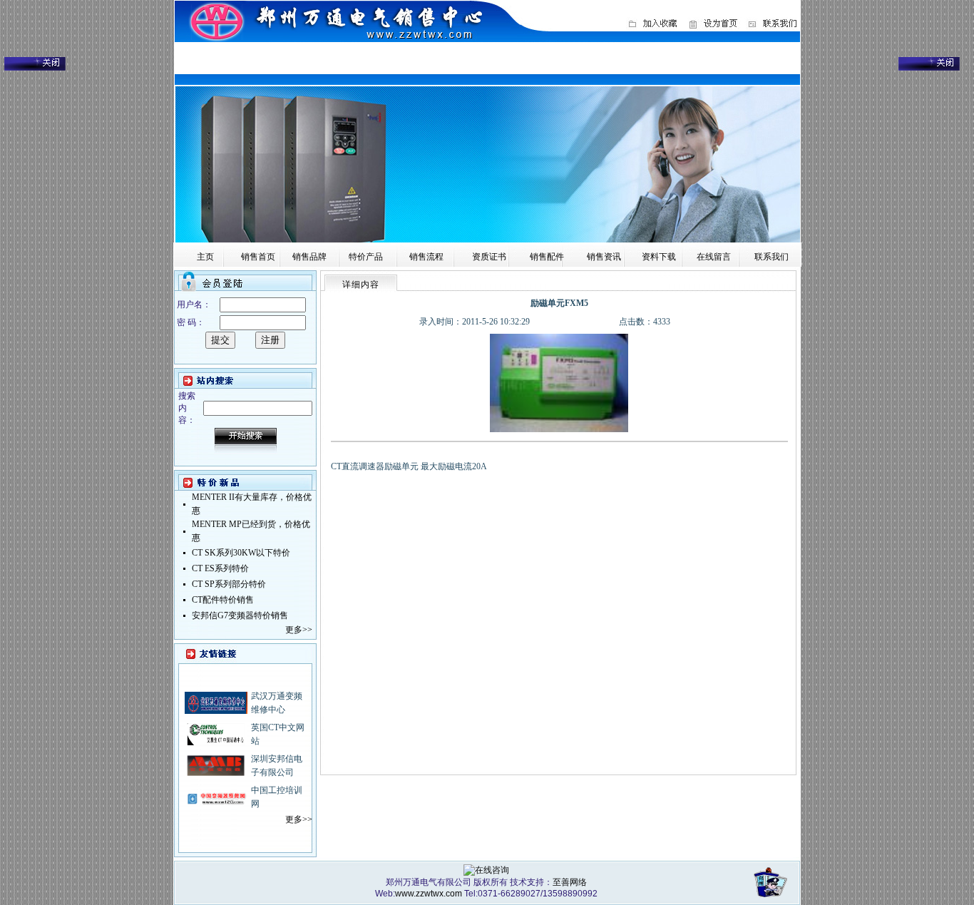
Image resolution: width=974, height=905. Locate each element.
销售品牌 (309, 257)
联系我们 (771, 257)
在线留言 (714, 257)
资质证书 (489, 257)
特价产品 (366, 257)
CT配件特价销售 (223, 600)
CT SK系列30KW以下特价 (241, 553)
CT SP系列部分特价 (229, 584)
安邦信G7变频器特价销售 (240, 615)
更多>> (298, 630)
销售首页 (258, 257)
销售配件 (547, 257)
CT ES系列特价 (220, 568)
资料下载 (659, 257)
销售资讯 (604, 257)
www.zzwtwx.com (428, 894)
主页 (205, 257)
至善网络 (570, 882)
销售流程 (426, 257)
